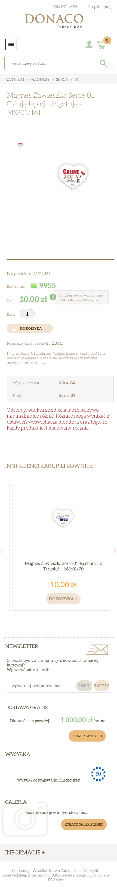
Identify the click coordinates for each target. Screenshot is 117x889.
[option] (74, 178)
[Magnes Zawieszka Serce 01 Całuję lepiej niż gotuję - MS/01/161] (74, 178)
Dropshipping (99, 6)
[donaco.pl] (58, 22)
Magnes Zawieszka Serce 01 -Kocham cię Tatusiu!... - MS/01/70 (63, 566)
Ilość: (11, 314)
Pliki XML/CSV (66, 6)
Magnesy (39, 79)
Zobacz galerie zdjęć (84, 824)
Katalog (14, 79)
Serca (61, 79)
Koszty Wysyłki (87, 736)
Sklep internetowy (34, 875)
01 (76, 79)
